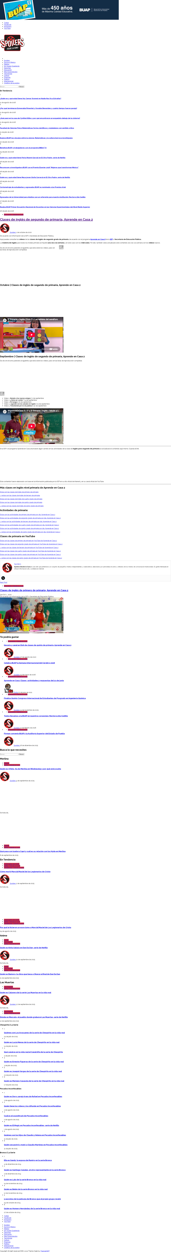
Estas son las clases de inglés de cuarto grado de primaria (21, 499)
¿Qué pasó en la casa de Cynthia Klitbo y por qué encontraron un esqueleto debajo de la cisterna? (40, 118)
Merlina (6, 64)
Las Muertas (8, 987)
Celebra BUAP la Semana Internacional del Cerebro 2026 (29, 663)
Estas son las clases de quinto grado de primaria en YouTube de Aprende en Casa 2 (30, 554)
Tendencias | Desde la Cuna (14, 868)
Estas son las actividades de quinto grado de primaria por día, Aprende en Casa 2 (29, 528)
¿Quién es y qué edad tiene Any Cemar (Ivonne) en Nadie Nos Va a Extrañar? (30, 98)
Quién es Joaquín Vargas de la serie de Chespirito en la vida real (33, 1071)
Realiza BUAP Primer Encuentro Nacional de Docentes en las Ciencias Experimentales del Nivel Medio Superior (45, 207)
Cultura (6, 75)
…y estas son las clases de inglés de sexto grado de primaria (21, 506)
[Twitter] (3, 578)
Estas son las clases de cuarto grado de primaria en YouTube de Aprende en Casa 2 (30, 551)
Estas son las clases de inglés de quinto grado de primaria (21, 502)
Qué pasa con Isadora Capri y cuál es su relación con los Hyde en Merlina (33, 851)
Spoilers (7, 60)
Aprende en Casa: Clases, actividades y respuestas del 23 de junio (34, 680)
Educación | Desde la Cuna (13, 215)
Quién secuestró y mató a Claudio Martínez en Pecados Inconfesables (35, 1145)
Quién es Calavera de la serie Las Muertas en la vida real (25, 992)
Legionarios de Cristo (11, 864)
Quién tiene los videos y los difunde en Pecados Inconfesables (32, 1106)
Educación (8, 70)
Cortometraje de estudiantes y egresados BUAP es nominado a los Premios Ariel (33, 187)
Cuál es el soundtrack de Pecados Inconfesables (26, 1116)
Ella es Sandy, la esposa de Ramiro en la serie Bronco (28, 1160)
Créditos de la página (11, 83)
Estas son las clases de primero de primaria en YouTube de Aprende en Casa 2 (28, 541)
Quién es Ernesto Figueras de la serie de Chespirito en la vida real (34, 1061)
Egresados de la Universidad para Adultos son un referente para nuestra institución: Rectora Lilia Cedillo (43, 197)
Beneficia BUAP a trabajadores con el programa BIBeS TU (23, 148)
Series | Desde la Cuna (12, 765)
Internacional (8, 81)
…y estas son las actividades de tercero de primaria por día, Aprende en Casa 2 (28, 521)
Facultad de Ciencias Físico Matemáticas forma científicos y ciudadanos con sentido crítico (37, 128)
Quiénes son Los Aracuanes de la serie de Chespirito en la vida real (34, 1033)
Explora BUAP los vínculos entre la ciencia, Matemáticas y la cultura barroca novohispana (36, 138)
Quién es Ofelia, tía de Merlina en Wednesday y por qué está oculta (30, 769)
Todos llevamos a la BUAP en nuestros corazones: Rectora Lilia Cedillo (36, 716)
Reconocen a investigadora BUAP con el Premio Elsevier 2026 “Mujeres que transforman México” (39, 167)
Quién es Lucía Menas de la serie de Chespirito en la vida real (31, 1042)
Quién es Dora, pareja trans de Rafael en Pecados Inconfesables (33, 1096)
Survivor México (10, 62)
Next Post (3, 582)
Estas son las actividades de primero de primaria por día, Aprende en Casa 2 (27, 515)
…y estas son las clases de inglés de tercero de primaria (20, 495)
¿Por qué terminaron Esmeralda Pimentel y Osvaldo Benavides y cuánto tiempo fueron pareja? (38, 108)
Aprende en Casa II (97, 239)
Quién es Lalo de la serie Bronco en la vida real (25, 1179)
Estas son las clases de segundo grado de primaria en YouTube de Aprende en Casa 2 (31, 544)
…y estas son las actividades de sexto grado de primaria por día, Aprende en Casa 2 (30, 532)
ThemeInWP (44, 1251)
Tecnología (8, 74)
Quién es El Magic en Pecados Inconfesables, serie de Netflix (31, 1125)
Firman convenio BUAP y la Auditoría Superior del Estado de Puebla (34, 733)
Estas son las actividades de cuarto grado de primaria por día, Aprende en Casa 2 (29, 525)
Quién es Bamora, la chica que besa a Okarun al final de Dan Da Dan (30, 974)
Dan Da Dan (8, 942)
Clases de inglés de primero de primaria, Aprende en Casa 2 (34, 590)
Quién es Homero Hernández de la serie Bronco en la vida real (32, 1208)
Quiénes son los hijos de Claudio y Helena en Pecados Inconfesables (35, 1135)
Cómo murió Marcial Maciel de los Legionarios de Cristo (25, 871)
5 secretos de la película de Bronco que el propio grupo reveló (32, 1199)
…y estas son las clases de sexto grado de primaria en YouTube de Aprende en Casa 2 (31, 558)
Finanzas (7, 77)
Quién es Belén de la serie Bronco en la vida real (26, 1189)
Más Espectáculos (10, 72)
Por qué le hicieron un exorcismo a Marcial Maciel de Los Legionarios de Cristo (35, 927)
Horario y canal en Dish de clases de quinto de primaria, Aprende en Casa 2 (37, 645)
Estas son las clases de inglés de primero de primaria (19, 492)
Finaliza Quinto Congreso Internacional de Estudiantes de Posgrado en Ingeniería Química (45, 698)
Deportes (7, 68)
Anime (6, 940)
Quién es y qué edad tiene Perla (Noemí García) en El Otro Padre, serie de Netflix (32, 158)
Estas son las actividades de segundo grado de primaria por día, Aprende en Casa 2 (30, 518)
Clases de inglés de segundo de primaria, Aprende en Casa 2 (46, 219)
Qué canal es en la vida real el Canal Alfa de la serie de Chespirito (33, 1052)
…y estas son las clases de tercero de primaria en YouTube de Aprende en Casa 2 (29, 548)
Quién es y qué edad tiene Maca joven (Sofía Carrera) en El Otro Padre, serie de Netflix (35, 177)
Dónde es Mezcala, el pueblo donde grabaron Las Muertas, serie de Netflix (34, 1017)
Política (6, 79)
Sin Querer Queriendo (11, 66)
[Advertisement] (28, 266)
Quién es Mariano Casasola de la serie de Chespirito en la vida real (34, 1081)
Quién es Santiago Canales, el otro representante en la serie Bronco (35, 1170)
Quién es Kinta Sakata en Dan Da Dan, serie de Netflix (24, 948)
